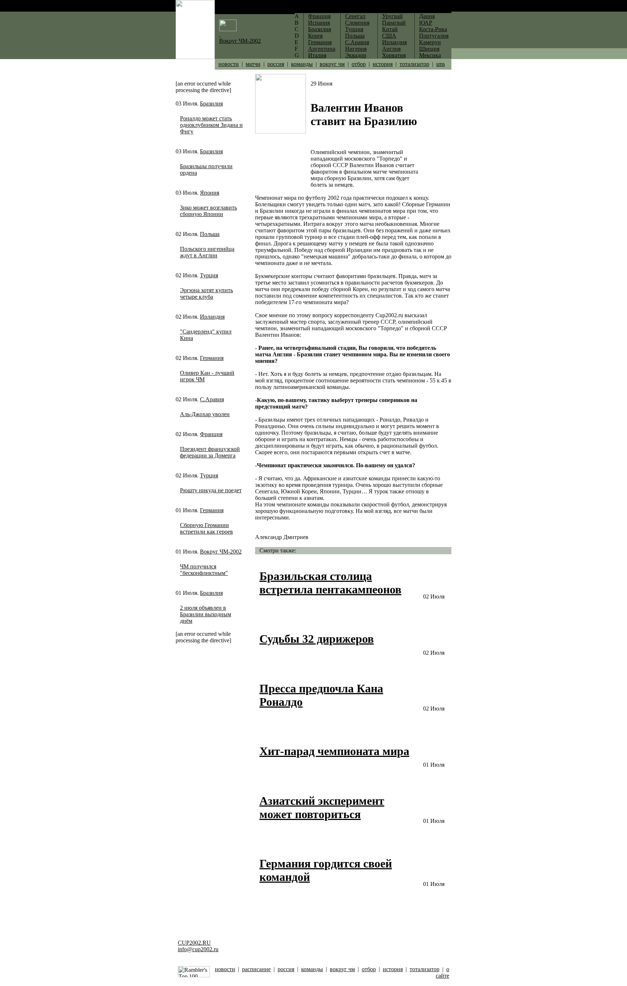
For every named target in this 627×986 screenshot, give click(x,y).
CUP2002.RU (194, 943)
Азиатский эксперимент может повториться (321, 807)
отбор (359, 64)
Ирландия (212, 317)
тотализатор (414, 64)
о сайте (442, 972)
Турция (209, 275)
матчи (253, 64)
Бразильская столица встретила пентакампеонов (330, 582)
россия (275, 64)
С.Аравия (212, 399)
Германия (212, 358)
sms (440, 64)
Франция (211, 434)
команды (302, 64)
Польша (210, 234)
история (383, 64)
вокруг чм (332, 64)
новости (228, 64)
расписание (256, 969)
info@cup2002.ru (198, 949)
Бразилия (211, 103)
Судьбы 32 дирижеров (316, 638)
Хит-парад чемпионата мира (334, 751)
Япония (209, 193)
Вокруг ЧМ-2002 (221, 551)
